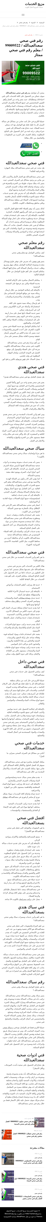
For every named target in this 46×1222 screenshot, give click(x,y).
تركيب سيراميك (25, 899)
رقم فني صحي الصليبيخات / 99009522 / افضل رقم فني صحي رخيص (28, 1197)
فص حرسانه (20, 359)
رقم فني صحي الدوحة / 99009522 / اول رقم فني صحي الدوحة (28, 1180)
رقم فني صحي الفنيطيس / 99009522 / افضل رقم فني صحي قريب (28, 1162)
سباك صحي (7, 1028)
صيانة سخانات (23, 598)
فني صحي (36, 261)
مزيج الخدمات (34, 4)
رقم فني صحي (28, 35)
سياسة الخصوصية (10, 1216)
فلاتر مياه (15, 601)
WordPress (21, 1216)
